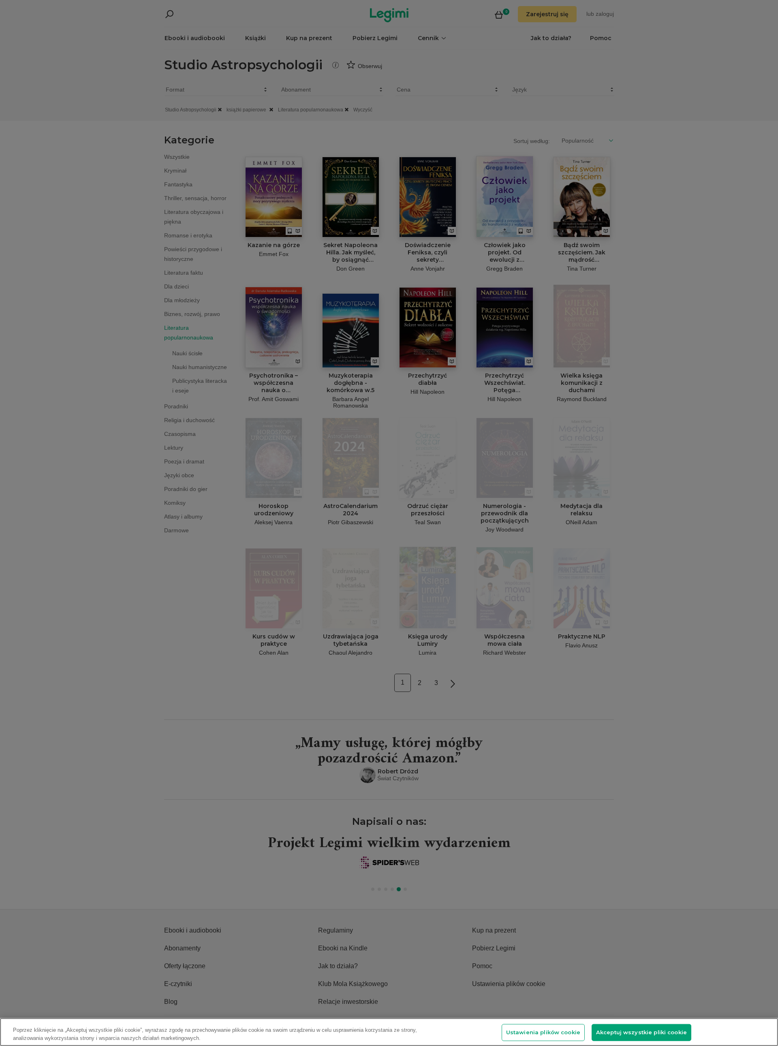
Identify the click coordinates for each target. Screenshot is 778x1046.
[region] (389, 1032)
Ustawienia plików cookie (543, 1032)
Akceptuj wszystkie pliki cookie (641, 1032)
